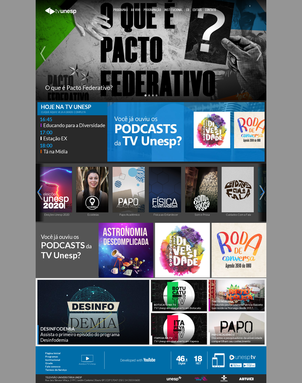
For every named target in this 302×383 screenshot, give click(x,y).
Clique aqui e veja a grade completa (63, 112)
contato (210, 10)
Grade (49, 363)
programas (120, 10)
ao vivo (135, 10)
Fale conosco (52, 366)
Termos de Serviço (56, 369)
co (187, 10)
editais (197, 10)
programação (152, 10)
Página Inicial (52, 353)
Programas (51, 356)
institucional (173, 10)
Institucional (52, 359)
